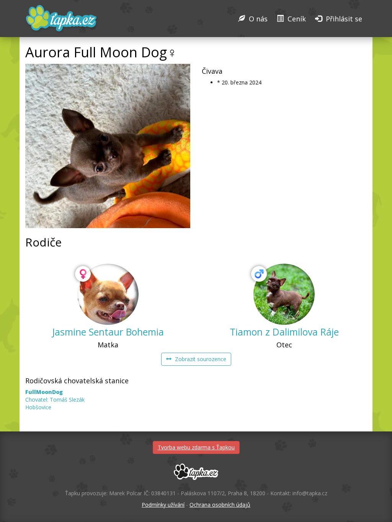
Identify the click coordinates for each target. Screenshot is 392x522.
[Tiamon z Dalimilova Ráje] (284, 294)
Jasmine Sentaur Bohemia (108, 331)
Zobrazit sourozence (199, 359)
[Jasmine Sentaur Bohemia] (108, 294)
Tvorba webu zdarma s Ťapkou (196, 447)
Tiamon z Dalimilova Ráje (284, 331)
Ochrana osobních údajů (219, 504)
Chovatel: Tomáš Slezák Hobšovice (55, 399)
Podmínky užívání (163, 504)
